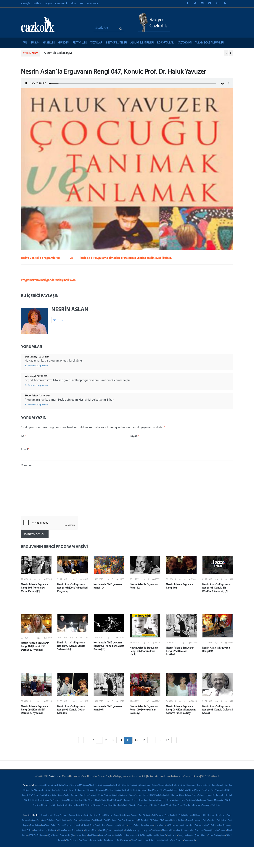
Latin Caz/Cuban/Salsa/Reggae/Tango (197, 800)
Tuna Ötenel (136, 840)
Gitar (54, 795)
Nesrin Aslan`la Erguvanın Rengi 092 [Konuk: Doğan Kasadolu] (71, 710)
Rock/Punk (122, 805)
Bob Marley (220, 815)
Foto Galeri (92, 3)
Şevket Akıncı (200, 835)
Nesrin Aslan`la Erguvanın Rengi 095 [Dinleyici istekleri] (180, 651)
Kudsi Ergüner (105, 830)
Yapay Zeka (177, 805)
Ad (23, 436)
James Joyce (159, 825)
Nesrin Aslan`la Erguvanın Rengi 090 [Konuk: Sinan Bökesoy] (144, 710)
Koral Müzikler (173, 800)
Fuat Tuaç (45, 825)
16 (159, 740)
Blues (73, 3)
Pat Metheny (80, 835)
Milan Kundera (182, 830)
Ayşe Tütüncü (144, 815)
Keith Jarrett (51, 830)
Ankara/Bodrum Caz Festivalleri (165, 785)
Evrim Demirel (209, 820)
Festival (125, 790)
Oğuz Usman (52, 835)
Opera (72, 805)
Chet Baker (74, 820)
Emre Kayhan (178, 820)
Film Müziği (153, 790)
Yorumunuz (28, 465)
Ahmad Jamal (46, 815)
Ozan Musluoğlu (67, 835)
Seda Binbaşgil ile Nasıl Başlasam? (152, 835)
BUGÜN (35, 42)
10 (112, 740)
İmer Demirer (121, 825)
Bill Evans (197, 815)
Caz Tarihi (56, 790)
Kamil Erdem (27, 830)
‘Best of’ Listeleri (116, 42)
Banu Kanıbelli (171, 815)
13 (136, 740)
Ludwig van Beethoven (150, 830)
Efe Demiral (143, 820)
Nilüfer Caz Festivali (59, 805)
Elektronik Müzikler (104, 790)
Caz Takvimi (184, 42)
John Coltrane (196, 825)
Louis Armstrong (132, 830)
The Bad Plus (71, 840)
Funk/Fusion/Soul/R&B (220, 790)
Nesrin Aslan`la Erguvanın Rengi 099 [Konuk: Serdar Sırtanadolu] (71, 646)
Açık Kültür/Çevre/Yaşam (65, 785)
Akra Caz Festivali (129, 785)
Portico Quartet (106, 835)
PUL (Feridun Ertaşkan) (90, 805)
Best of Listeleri (203, 785)
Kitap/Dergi (88, 800)
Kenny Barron (64, 830)
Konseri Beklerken (139, 800)
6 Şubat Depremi (45, 785)
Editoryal (90, 790)
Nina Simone (220, 830)
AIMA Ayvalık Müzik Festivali (89, 785)
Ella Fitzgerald (166, 820)
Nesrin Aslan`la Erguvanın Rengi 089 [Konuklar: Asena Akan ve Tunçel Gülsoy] (181, 710)
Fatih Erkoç (221, 820)
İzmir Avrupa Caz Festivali (49, 800)
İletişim (48, 3)
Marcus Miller (168, 830)
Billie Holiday (208, 815)
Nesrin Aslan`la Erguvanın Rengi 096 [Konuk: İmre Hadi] (144, 651)
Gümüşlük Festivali (88, 795)
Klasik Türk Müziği (115, 800)
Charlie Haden (62, 820)
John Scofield (209, 825)
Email (25, 449)
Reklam (37, 3)
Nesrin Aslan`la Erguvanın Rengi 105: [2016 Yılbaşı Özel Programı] (72, 588)
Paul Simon (93, 835)
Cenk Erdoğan (48, 820)
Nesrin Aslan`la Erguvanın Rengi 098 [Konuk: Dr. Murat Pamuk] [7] (109, 646)
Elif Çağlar (154, 820)
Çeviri (64, 790)
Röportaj (132, 805)
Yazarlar (96, 42)
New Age (45, 805)
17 (167, 740)
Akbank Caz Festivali (111, 785)
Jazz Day (78, 800)
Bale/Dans (191, 785)
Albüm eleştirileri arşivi (58, 52)
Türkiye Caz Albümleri (209, 42)
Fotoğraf (205, 790)
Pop (78, 805)
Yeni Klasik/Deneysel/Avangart (197, 805)
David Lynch (97, 820)
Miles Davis (194, 830)
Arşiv (183, 785)
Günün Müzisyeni (119, 795)
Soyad (134, 436)
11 (120, 740)
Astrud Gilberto (105, 815)
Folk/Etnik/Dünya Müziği (189, 790)
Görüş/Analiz (63, 795)
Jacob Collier (133, 825)
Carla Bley (36, 820)
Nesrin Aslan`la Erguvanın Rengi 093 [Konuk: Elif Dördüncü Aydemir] (35, 710)
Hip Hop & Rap (177, 795)
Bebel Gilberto (185, 815)
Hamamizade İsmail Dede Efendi (86, 825)
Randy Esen (119, 835)
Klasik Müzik (61, 3)
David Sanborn (110, 820)
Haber (145, 795)
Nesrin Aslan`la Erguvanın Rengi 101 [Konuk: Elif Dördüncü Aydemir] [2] (216, 588)
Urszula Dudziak (161, 840)
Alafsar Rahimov (60, 815)
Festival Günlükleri (139, 790)
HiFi (81, 3)
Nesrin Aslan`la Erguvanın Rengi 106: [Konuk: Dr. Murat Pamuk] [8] (35, 588)
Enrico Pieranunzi (193, 820)
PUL (25, 42)
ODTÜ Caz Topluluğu (37, 835)
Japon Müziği (67, 800)
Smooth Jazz (143, 805)
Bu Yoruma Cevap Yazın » (36, 366)
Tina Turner (83, 840)
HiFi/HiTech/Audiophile (159, 795)
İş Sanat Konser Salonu (194, 795)
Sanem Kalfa (131, 835)
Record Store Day (109, 805)
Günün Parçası (135, 795)
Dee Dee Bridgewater (127, 820)
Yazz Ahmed (189, 840)
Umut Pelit (148, 840)
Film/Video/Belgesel (169, 790)
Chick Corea (85, 820)
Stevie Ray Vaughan (216, 835)
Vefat (168, 805)
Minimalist (218, 800)
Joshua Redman (223, 825)
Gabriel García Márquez (61, 825)
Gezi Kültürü (45, 795)
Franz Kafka (35, 825)
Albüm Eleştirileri (142, 42)
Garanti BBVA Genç (30, 795)
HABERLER (49, 42)
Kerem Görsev (91, 830)
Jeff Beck (170, 825)
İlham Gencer (107, 825)
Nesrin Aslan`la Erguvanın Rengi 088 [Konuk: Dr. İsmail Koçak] (217, 710)
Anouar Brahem (75, 815)
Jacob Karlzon (147, 825)
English (118, 790)
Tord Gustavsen (123, 840)
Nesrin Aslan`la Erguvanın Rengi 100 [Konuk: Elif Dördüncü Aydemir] (35, 646)
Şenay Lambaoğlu (185, 835)
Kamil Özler (39, 830)
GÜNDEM (63, 42)
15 (151, 740)
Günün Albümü (104, 795)
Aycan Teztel (119, 815)
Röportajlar (165, 42)
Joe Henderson (182, 825)
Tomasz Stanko (96, 840)
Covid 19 (72, 790)
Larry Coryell (118, 830)
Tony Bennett (109, 840)
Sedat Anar (172, 835)
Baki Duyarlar (157, 815)
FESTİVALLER (80, 42)
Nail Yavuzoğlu (207, 830)
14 (143, 740)
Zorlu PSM (215, 805)
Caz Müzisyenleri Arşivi (40, 790)
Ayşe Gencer (131, 815)
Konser (127, 800)
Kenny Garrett (78, 830)
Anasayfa (25, 3)
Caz (226, 785)
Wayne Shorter (176, 840)
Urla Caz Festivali (157, 805)
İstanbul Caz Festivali (214, 795)
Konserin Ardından (157, 800)
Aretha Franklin (90, 815)
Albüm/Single (144, 785)
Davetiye (81, 790)
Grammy (74, 795)
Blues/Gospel (217, 785)
